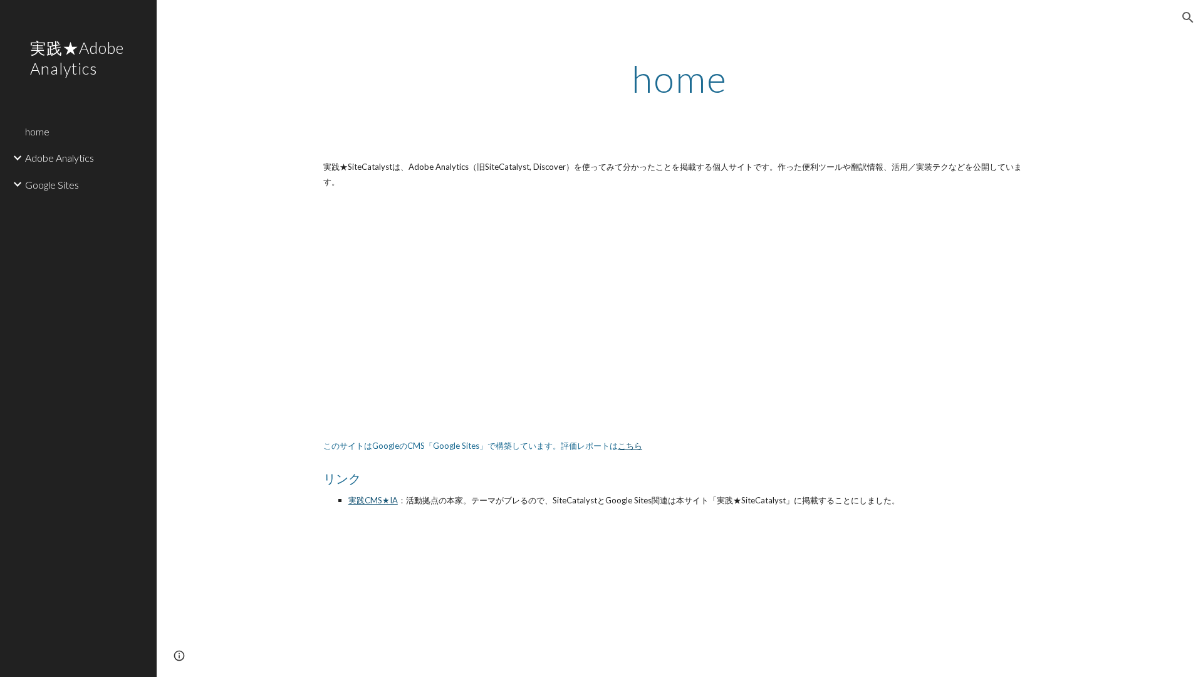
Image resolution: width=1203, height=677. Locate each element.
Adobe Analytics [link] (59, 158)
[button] (1188, 18)
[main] (680, 78)
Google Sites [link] (52, 185)
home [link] (37, 131)
